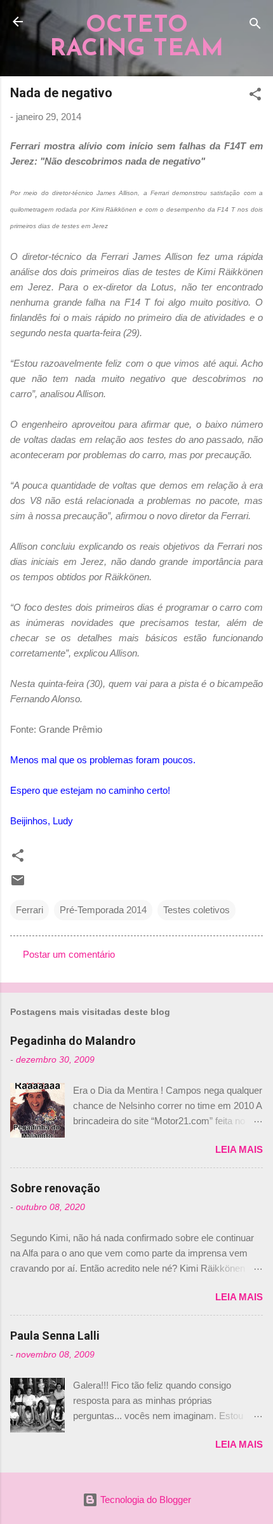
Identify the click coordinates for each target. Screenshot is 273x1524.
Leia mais (239, 1149)
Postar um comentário (69, 954)
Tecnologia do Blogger (144, 1499)
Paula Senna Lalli (55, 1335)
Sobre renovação (55, 1188)
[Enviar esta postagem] (17, 884)
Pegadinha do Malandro (73, 1040)
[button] (255, 96)
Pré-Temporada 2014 (103, 909)
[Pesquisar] (255, 25)
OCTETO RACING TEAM (136, 37)
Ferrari (29, 909)
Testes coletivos (196, 909)
